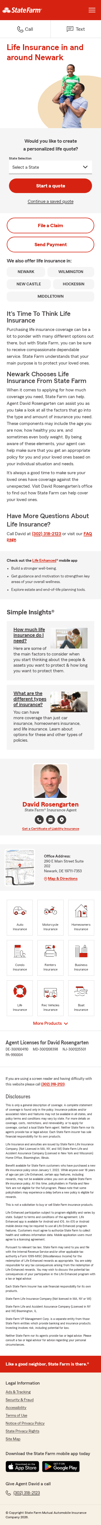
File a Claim (50, 225)
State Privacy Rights (22, 1431)
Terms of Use (16, 1416)
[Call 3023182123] (39, 819)
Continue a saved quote (51, 201)
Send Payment (51, 244)
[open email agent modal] (50, 820)
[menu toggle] (92, 10)
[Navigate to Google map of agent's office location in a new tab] (61, 819)
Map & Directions (62, 879)
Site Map (13, 1439)
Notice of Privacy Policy (25, 1423)
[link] (25, 10)
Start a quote (50, 185)
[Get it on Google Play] (61, 1466)
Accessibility (16, 1408)
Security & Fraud (20, 1400)
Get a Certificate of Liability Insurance (50, 828)
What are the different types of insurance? (29, 699)
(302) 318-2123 (46, 534)
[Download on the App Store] (22, 1466)
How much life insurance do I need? (29, 635)
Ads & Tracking (18, 1392)
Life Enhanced (44, 561)
